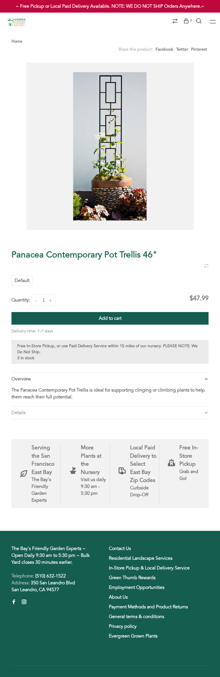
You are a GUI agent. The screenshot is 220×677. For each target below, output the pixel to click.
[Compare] (175, 22)
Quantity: (20, 300)
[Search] (199, 22)
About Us (118, 597)
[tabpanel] (110, 146)
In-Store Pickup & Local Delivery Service (149, 568)
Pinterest (199, 49)
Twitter (182, 49)
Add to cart (110, 318)
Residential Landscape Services (140, 558)
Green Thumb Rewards (132, 577)
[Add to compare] (206, 266)
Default (22, 280)
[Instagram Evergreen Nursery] (24, 602)
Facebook (164, 49)
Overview (21, 379)
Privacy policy (123, 626)
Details (18, 412)
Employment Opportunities (136, 587)
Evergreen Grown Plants (133, 636)
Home (16, 41)
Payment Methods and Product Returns (148, 606)
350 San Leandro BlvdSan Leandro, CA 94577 (43, 586)
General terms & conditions (136, 616)
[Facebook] (13, 602)
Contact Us (120, 548)
